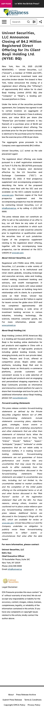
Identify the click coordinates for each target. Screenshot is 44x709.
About (11, 694)
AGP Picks (6, 4)
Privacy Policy (34, 705)
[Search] (28, 21)
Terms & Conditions (32, 700)
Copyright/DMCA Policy (14, 705)
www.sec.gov (7, 195)
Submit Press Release (12, 700)
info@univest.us (9, 208)
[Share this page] (40, 21)
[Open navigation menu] (4, 21)
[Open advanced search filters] (34, 21)
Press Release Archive (26, 694)
